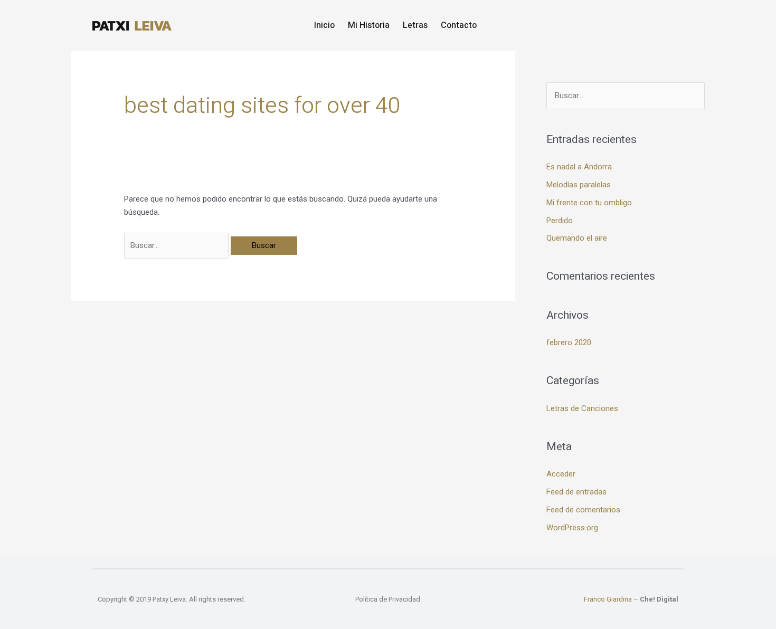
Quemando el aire (576, 238)
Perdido (559, 220)
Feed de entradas (576, 492)
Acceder (560, 474)
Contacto (459, 25)
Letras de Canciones (582, 408)
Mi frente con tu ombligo (589, 202)
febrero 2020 (568, 342)
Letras (415, 25)
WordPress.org (572, 527)
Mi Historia (369, 25)
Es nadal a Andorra (579, 166)
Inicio (324, 25)
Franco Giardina (608, 599)
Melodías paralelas (578, 184)
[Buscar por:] (177, 245)
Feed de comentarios (583, 509)
